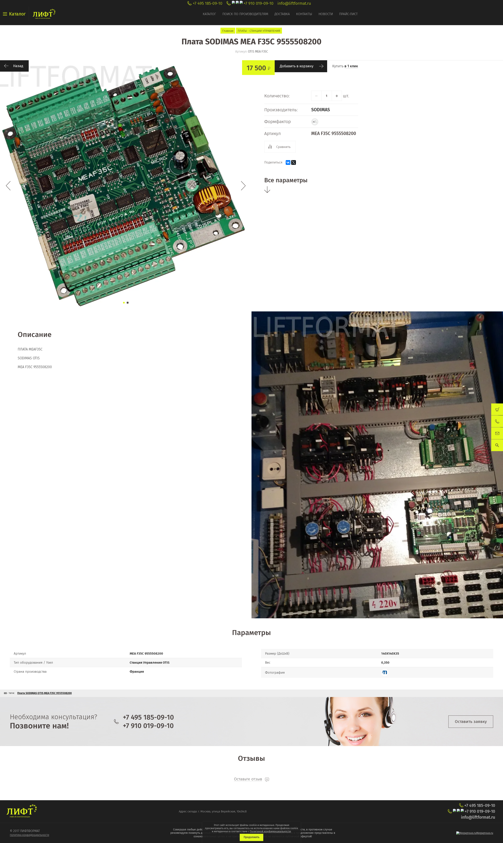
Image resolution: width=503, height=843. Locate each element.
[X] (293, 162)
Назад (18, 66)
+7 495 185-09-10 (207, 3)
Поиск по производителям (245, 14)
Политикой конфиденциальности (270, 831)
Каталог (209, 14)
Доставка (282, 14)
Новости (326, 14)
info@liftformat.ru (294, 3)
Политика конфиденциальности (29, 835)
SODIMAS (320, 109)
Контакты (304, 14)
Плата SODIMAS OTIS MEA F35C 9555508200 (44, 693)
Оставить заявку (471, 721)
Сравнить (283, 147)
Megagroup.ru (484, 833)
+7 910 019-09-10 (259, 3)
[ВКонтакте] (288, 162)
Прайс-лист (348, 14)
